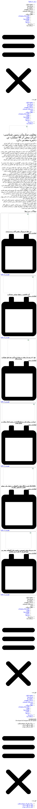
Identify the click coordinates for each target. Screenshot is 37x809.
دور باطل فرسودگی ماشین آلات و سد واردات (18, 231)
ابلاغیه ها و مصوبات (23, 15)
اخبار (31, 12)
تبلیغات (27, 20)
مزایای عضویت (28, 9)
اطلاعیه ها (26, 19)
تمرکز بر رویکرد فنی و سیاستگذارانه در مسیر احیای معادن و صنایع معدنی (18, 422)
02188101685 (32, 719)
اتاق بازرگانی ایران (27, 725)
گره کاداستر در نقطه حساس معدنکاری (18, 294)
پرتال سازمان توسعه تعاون (25, 723)
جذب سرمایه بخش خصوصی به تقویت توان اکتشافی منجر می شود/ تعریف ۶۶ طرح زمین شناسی (18, 551)
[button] (18, 64)
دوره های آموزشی (28, 11)
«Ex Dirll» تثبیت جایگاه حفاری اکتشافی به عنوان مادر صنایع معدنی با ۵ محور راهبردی (18, 486)
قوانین (27, 17)
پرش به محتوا (32, 1)
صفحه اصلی (29, 4)
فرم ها (27, 22)
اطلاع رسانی (29, 14)
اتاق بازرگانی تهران (27, 726)
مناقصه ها (30, 7)
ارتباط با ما (30, 25)
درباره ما (30, 24)
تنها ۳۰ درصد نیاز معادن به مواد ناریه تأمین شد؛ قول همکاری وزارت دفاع (19, 358)
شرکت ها (30, 6)
